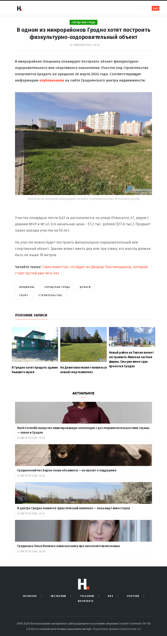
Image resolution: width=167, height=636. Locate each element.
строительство (50, 295)
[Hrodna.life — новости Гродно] (19, 8)
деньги (85, 287)
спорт (23, 295)
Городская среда (83, 22)
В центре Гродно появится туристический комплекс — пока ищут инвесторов (74, 508)
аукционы (26, 287)
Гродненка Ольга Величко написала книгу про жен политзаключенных (69, 546)
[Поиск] (142, 8)
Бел (155, 8)
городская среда (57, 287)
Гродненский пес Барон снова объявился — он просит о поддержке (66, 470)
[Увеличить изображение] (146, 98)
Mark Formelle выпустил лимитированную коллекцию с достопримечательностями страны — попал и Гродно (83, 430)
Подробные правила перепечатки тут (117, 629)
